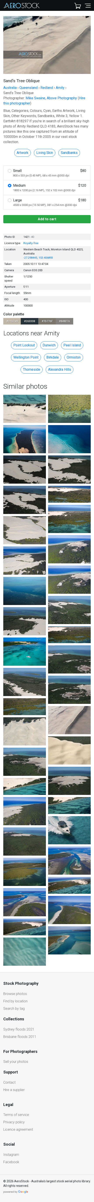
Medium (49, 187)
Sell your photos (15, 1062)
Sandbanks (69, 153)
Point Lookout (24, 345)
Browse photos (15, 994)
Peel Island (72, 345)
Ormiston (74, 357)
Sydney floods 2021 (18, 1029)
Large (49, 202)
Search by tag (14, 1008)
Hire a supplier (14, 1090)
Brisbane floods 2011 (19, 1037)
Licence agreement (18, 1129)
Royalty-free (30, 243)
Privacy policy (14, 1122)
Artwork (22, 153)
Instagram (11, 1155)
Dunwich (49, 345)
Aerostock (21, 5)
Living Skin (44, 153)
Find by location (15, 1001)
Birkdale (52, 357)
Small (49, 173)
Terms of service (16, 1115)
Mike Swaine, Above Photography (51, 98)
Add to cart (47, 219)
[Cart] (77, 5)
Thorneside (31, 369)
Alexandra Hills (59, 369)
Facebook (11, 1162)
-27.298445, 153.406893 (38, 257)
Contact (9, 1082)
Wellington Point (25, 357)
